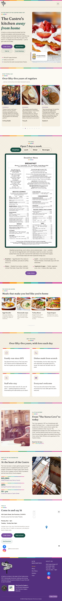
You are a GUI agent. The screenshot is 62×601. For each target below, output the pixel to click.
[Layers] (59, 512)
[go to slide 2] (25, 128)
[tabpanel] (31, 201)
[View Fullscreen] (34, 517)
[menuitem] (38, 566)
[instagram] (4, 550)
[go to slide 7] (36, 128)
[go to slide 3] (27, 128)
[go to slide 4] (31, 325)
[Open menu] (58, 3)
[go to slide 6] (34, 128)
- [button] (34, 514)
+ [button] (34, 512)
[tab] (15, 150)
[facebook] (4, 547)
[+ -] (46, 529)
